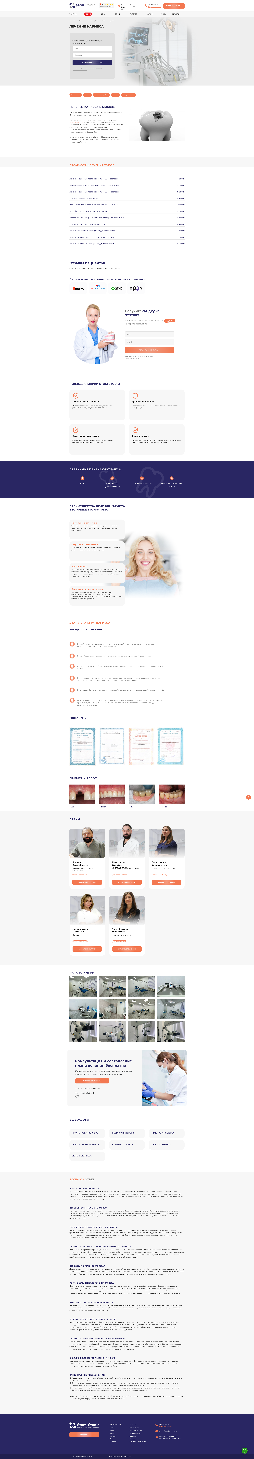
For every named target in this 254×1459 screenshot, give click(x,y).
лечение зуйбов (76, 122)
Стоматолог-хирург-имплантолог (126, 868)
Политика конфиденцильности (120, 1457)
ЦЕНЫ (103, 14)
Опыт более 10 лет (159, 875)
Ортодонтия (133, 1439)
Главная (72, 21)
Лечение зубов (92, 21)
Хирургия (132, 1436)
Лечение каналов (161, 1144)
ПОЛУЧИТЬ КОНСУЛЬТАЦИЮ (92, 62)
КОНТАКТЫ (175, 14)
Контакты (113, 1442)
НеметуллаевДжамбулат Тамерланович (119, 865)
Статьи (112, 1439)
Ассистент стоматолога (121, 935)
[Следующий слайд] (248, 797)
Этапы (87, 95)
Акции (112, 1428)
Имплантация (134, 1428)
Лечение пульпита (122, 1144)
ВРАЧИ (117, 14)
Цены (112, 1430)
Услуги (81, 21)
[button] (154, 7)
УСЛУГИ (72, 14)
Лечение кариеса (81, 1156)
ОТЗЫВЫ (162, 14)
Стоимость (75, 95)
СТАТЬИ (150, 14)
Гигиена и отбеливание (137, 1442)
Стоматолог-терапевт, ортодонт (165, 868)
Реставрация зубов (123, 1133)
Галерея (112, 1436)
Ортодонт (77, 935)
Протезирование (135, 1430)
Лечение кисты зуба (163, 1133)
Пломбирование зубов (85, 1133)
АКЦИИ (88, 14)
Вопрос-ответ (128, 95)
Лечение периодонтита (85, 1144)
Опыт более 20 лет (80, 875)
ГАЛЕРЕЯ (133, 14)
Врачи (115, 95)
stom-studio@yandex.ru (168, 1431)
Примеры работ (101, 95)
